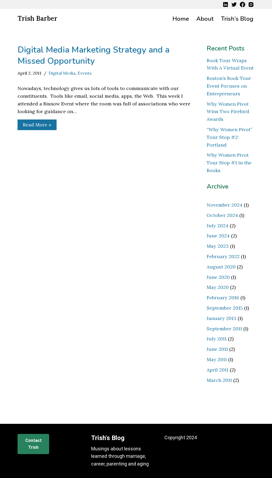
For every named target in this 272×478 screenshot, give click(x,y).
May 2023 (218, 246)
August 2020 (221, 267)
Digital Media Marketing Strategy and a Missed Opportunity (93, 55)
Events (85, 73)
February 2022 (223, 256)
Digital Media (62, 73)
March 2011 (219, 380)
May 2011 (217, 359)
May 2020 (218, 287)
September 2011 (224, 329)
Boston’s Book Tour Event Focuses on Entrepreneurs (229, 86)
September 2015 (225, 308)
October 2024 (222, 215)
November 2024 (225, 205)
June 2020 (218, 277)
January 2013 (221, 318)
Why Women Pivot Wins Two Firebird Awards (228, 111)
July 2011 (217, 339)
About (205, 18)
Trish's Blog (108, 438)
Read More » (34, 125)
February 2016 (223, 298)
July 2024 (217, 226)
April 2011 (217, 370)
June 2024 (218, 236)
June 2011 (217, 349)
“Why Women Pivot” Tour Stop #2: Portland (229, 137)
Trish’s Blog (237, 18)
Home (180, 18)
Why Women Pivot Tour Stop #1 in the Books (229, 162)
